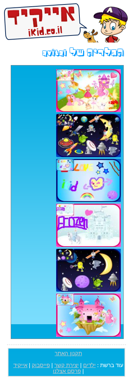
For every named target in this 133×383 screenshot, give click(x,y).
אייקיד (20, 365)
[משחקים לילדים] (66, 22)
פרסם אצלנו (67, 371)
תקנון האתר (68, 353)
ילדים (89, 365)
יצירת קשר (66, 365)
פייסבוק (41, 365)
